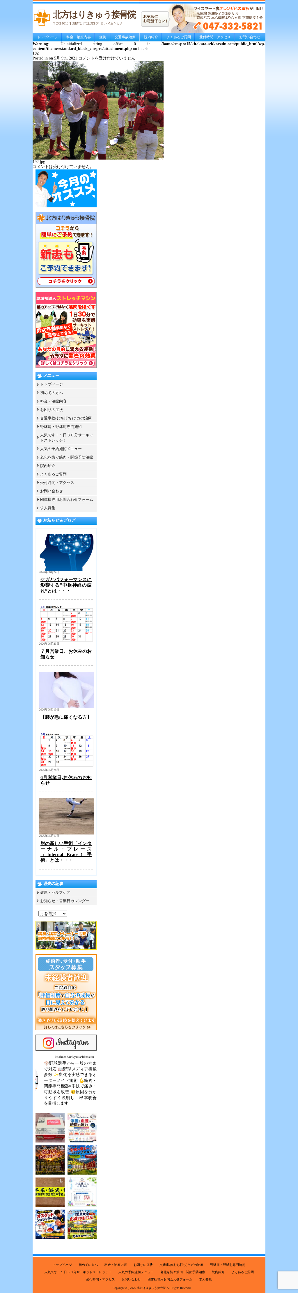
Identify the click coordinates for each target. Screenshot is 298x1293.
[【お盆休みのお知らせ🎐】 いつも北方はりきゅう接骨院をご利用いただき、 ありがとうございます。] (82, 1192)
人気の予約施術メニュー (61, 449)
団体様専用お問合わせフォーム (66, 499)
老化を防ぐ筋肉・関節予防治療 (66, 457)
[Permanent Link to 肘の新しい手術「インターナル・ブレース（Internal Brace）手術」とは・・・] (66, 833)
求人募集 (47, 508)
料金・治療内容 (78, 37)
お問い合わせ (249, 37)
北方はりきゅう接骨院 (151, 1287)
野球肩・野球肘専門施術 (61, 426)
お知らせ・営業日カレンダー (64, 901)
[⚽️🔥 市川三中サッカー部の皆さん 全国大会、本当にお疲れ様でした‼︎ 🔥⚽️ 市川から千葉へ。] (50, 1160)
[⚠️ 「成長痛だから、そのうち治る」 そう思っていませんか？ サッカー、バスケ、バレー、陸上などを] (50, 1224)
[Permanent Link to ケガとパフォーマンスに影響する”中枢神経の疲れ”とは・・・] (66, 569)
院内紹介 (151, 37)
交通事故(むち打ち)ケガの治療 (66, 418)
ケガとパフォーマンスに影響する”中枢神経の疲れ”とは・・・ (66, 585)
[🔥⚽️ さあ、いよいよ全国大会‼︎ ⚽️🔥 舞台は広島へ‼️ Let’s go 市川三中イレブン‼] (82, 1160)
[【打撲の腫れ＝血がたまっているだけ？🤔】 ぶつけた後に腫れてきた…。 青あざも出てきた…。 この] (82, 1127)
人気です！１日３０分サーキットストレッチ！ (78, 1272)
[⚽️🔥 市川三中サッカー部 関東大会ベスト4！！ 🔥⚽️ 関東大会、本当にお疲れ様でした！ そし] (82, 1224)
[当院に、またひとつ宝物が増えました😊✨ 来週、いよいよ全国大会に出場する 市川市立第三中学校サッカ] (50, 1192)
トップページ (47, 37)
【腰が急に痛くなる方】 (66, 717)
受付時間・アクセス (215, 37)
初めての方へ (51, 393)
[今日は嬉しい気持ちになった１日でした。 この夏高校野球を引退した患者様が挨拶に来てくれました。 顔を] (50, 1127)
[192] (98, 158)
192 (36, 53)
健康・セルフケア (55, 892)
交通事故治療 (125, 37)
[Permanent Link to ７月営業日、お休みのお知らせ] (66, 641)
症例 (102, 37)
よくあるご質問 (178, 37)
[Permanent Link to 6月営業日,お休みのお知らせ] (66, 767)
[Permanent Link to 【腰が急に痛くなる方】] (66, 707)
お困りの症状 (51, 409)
